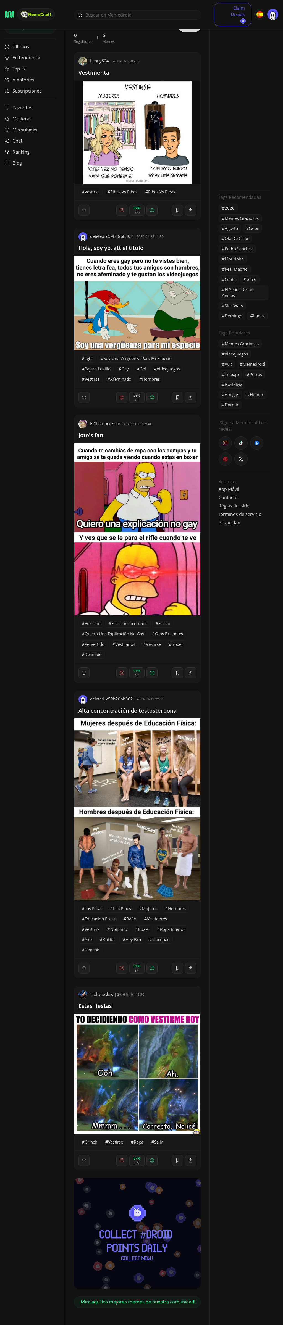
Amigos (232, 394)
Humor (256, 394)
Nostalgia (233, 384)
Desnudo (93, 654)
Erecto (164, 623)
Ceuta (230, 279)
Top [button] (16, 68)
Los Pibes (122, 908)
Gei (143, 369)
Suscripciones (27, 91)
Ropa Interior (172, 929)
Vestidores (157, 918)
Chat (17, 141)
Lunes (258, 315)
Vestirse (92, 191)
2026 (230, 208)
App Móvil (229, 489)
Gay (125, 369)
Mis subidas (24, 130)
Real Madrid (236, 269)
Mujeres (149, 908)
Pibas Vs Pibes (123, 191)
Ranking (21, 152)
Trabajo (232, 374)
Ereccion (93, 623)
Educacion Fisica (100, 918)
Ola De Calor (237, 238)
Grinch (91, 1142)
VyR (228, 364)
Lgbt (89, 358)
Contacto (228, 497)
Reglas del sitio (234, 506)
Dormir (232, 404)
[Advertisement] (244, 103)
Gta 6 (251, 279)
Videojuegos (168, 369)
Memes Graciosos (242, 218)
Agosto (231, 228)
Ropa (138, 1142)
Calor (254, 228)
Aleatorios (23, 80)
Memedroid (254, 364)
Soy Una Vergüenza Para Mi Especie (137, 358)
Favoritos (22, 107)
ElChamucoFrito (105, 423)
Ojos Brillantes (169, 633)
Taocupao (161, 939)
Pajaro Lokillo (98, 369)
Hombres (151, 379)
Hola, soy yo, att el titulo (110, 248)
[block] (190, 210)
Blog (17, 163)
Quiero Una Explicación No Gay (114, 633)
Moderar (21, 118)
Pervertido (94, 644)
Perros (256, 374)
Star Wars (234, 305)
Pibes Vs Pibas (161, 191)
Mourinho (234, 259)
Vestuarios (125, 644)
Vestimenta (93, 72)
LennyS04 (99, 61)
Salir (158, 1142)
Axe (88, 939)
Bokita (109, 939)
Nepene (92, 949)
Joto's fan (90, 435)
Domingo (233, 315)
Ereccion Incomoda (129, 623)
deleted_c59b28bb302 (111, 236)
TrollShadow (102, 994)
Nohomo (118, 929)
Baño (131, 918)
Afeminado (120, 379)
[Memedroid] (9, 14)
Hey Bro (133, 939)
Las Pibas (93, 908)
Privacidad (229, 523)
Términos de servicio (240, 514)
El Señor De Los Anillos (238, 292)
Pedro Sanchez (239, 248)
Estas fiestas (95, 1006)
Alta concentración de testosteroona (127, 710)
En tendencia (26, 57)
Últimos (20, 46)
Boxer (177, 644)
